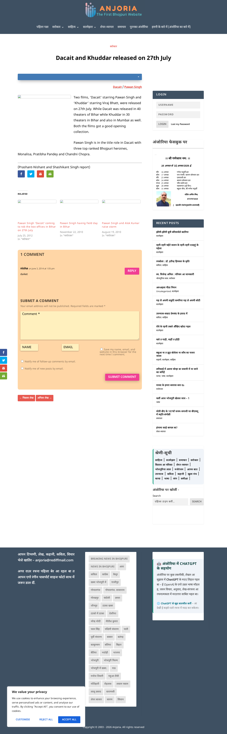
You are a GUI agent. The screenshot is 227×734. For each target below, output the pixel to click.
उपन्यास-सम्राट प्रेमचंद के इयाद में (171, 313)
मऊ (114, 668)
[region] (46, 706)
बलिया (108, 645)
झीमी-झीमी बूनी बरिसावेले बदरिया (172, 232)
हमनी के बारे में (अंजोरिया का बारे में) (171, 27)
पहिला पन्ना (42, 27)
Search (157, 496)
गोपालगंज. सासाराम (114, 590)
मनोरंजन (159, 389)
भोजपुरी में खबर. (99, 668)
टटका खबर (108, 606)
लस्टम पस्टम (122, 684)
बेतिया (94, 652)
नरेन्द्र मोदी (96, 621)
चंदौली (107, 598)
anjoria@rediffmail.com (54, 560)
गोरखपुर (95, 598)
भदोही (105, 652)
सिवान (121, 699)
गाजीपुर (115, 582)
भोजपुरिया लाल (162, 278)
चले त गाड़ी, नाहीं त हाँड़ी (167, 339)
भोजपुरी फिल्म (111, 660)
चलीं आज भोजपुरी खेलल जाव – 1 (172, 398)
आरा (122, 566)
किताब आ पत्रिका (164, 465)
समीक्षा (185, 479)
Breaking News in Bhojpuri (109, 559)
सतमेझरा (88, 27)
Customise (23, 719)
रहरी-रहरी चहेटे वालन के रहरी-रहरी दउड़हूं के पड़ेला (177, 247)
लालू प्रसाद (96, 691)
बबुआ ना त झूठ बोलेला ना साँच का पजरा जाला (175, 354)
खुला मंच (193, 474)
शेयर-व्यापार (107, 27)
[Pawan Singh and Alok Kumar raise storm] (121, 211)
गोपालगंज (95, 590)
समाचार (122, 27)
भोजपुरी (95, 660)
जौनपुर (94, 606)
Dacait (117, 87)
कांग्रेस (105, 574)
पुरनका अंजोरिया (139, 27)
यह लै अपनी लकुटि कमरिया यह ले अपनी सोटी (178, 300)
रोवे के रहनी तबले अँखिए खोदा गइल (173, 326)
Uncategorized (163, 291)
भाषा (163, 376)
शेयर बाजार (96, 699)
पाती (126, 629)
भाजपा (116, 652)
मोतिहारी (95, 684)
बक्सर (110, 637)
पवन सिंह (95, 629)
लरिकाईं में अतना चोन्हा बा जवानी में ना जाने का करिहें (177, 371)
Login (162, 124)
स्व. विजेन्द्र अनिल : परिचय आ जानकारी (175, 274)
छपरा (117, 598)
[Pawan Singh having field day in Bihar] (79, 211)
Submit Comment (122, 377)
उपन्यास (159, 474)
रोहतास (107, 684)
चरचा (158, 376)
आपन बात (192, 469)
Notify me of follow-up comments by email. (50, 361)
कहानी (158, 359)
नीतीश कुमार (112, 621)
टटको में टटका (97, 613)
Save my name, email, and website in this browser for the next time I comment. (118, 352)
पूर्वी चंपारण (96, 637)
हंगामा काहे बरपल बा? (167, 428)
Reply (132, 271)
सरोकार (56, 27)
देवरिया (112, 613)
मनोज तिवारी (97, 676)
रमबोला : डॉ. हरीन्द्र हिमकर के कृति (172, 261)
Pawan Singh (133, 87)
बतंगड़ (120, 637)
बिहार (118, 645)
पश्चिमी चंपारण (112, 629)
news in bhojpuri (102, 566)
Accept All (69, 719)
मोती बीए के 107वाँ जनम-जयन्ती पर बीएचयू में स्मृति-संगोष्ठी (177, 413)
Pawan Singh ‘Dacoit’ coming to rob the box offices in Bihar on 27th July (37, 227)
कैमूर (115, 574)
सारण (109, 699)
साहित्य (72, 27)
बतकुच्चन (95, 645)
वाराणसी (110, 691)
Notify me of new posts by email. (44, 369)
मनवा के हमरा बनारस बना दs (170, 385)
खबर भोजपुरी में (98, 582)
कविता (158, 265)
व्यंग (175, 479)
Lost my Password (180, 124)
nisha (24, 269)
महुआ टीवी (113, 676)
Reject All (46, 719)
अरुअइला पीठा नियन (166, 287)
